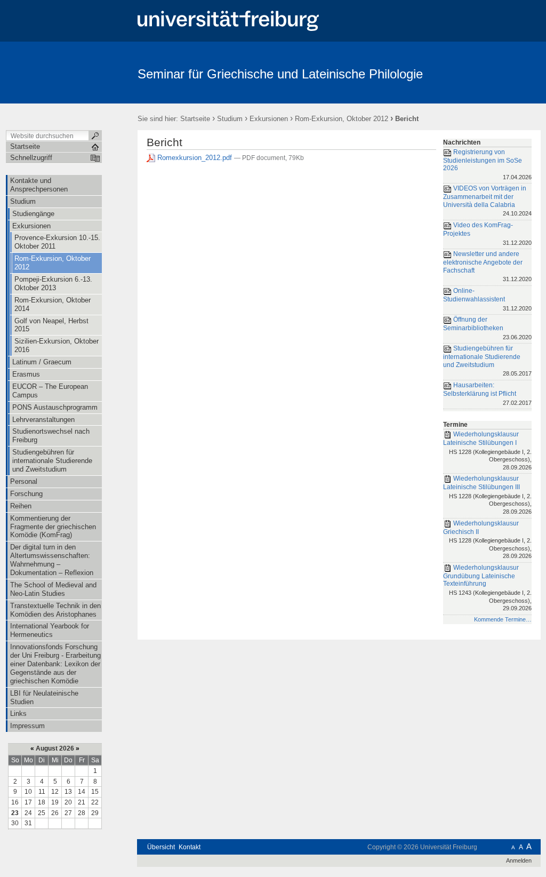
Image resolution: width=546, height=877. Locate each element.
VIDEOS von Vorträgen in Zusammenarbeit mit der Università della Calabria (487, 201)
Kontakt (189, 847)
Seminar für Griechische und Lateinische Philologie (280, 74)
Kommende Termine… (503, 619)
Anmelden (519, 860)
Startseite (195, 119)
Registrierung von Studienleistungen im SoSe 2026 (487, 164)
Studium (230, 119)
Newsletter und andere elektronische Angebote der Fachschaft (487, 266)
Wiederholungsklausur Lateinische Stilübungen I (487, 450)
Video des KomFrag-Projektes (487, 233)
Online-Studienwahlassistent (487, 299)
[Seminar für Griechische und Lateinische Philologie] (488, 72)
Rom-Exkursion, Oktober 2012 (341, 119)
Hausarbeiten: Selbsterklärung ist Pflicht (487, 393)
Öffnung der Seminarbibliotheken (487, 328)
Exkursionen (269, 119)
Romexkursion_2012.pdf (194, 158)
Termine (455, 424)
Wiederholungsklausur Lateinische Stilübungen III (487, 495)
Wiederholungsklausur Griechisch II (487, 540)
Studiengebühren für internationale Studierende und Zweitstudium (487, 361)
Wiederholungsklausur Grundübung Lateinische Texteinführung (487, 587)
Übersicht (161, 847)
